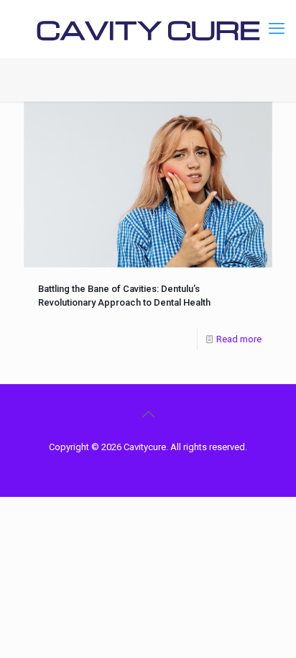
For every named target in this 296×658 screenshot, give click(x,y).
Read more (239, 339)
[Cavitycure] (148, 28)
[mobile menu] (276, 29)
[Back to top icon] (148, 414)
